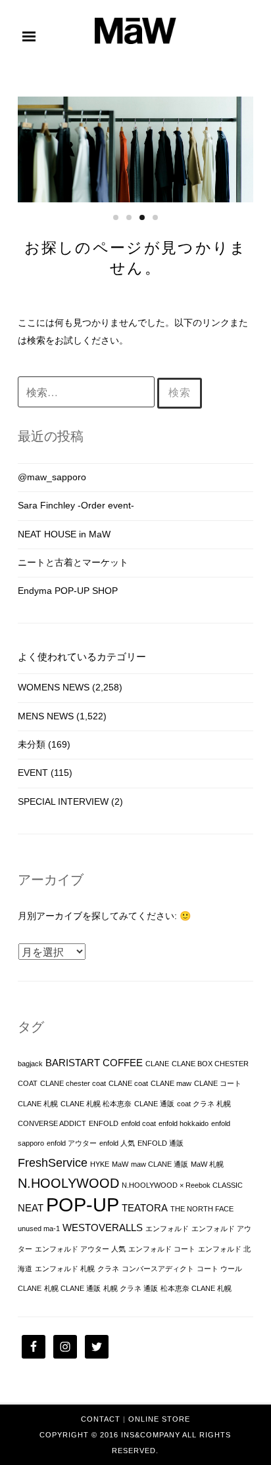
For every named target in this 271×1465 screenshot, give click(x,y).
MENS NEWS (46, 716)
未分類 (31, 744)
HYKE (99, 1164)
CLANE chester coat (73, 1083)
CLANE (157, 1064)
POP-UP (82, 1204)
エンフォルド (167, 1228)
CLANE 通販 (154, 1104)
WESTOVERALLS (102, 1228)
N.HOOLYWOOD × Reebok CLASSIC (182, 1185)
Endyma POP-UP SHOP (68, 590)
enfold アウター (72, 1143)
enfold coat (138, 1123)
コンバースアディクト (158, 1269)
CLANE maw (171, 1083)
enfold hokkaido (184, 1123)
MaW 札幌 (207, 1164)
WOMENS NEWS (53, 687)
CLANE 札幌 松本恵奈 (96, 1104)
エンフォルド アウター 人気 (80, 1249)
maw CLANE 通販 (159, 1164)
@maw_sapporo (52, 477)
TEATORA (145, 1208)
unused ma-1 (39, 1228)
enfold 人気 (117, 1143)
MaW (120, 1164)
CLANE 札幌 (38, 1104)
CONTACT (100, 1419)
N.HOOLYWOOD (68, 1183)
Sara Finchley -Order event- (76, 505)
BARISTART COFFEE (94, 1063)
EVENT (33, 772)
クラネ (108, 1269)
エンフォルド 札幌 (65, 1269)
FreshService (52, 1162)
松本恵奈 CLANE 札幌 (196, 1288)
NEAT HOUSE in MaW (64, 534)
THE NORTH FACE (202, 1209)
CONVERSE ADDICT (52, 1123)
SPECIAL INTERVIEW (63, 801)
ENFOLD (103, 1123)
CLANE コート (217, 1083)
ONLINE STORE (159, 1419)
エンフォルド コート (161, 1249)
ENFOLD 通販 (160, 1143)
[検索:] (87, 393)
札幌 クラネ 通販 (130, 1288)
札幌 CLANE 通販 (72, 1288)
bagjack (30, 1064)
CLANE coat (128, 1083)
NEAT (30, 1208)
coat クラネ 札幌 (204, 1104)
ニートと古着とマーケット (73, 562)
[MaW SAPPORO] (135, 40)
